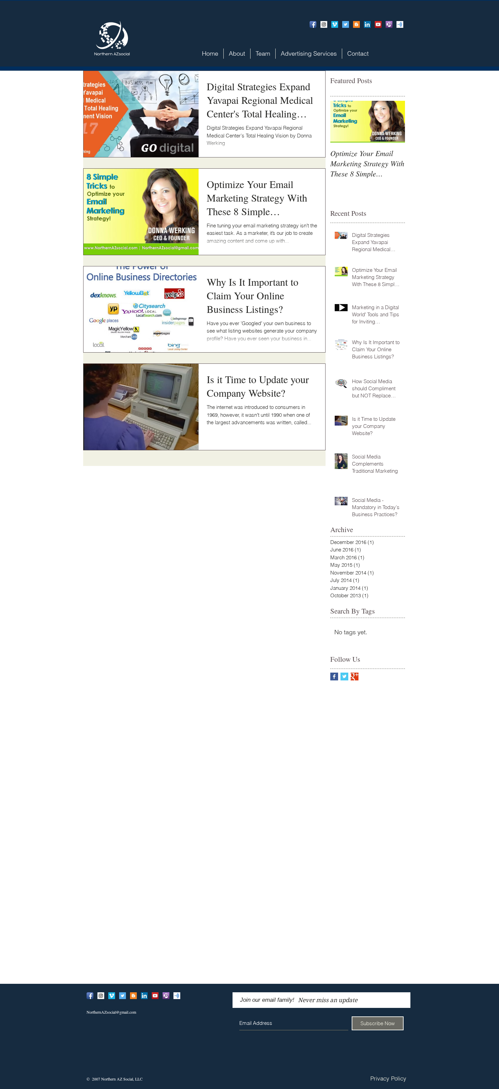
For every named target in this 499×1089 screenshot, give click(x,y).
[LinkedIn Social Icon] (367, 24)
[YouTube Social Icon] (378, 24)
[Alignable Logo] (389, 24)
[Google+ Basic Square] (354, 676)
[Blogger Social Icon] (356, 24)
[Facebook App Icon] (313, 24)
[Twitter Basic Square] (344, 676)
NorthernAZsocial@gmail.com (111, 1012)
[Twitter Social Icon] (345, 24)
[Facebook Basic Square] (334, 676)
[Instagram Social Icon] (323, 24)
